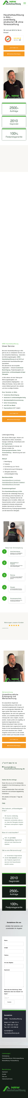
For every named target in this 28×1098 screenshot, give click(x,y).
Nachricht (7, 970)
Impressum (5, 1072)
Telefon (6, 955)
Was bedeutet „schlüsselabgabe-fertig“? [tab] (12, 809)
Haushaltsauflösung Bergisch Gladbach (13, 482)
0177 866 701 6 (13, 1022)
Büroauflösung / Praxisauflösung (10, 1060)
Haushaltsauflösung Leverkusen (11, 480)
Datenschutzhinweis (7, 1079)
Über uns (4, 1076)
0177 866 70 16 (10, 763)
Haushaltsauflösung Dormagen (11, 484)
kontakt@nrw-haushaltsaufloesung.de (14, 768)
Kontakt (4, 1074)
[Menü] (24, 3)
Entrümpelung (5, 1056)
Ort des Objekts (8, 962)
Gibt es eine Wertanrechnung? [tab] (12, 850)
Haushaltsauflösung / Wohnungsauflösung (13, 1058)
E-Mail (6, 948)
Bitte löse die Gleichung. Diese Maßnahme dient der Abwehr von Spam (13, 992)
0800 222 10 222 (12, 1025)
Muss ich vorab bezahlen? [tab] (10, 832)
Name (5, 940)
